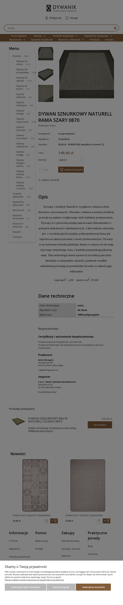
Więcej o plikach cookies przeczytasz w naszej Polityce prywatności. (34, 580)
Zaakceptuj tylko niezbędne (25, 587)
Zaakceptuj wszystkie (93, 587)
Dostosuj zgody (61, 587)
